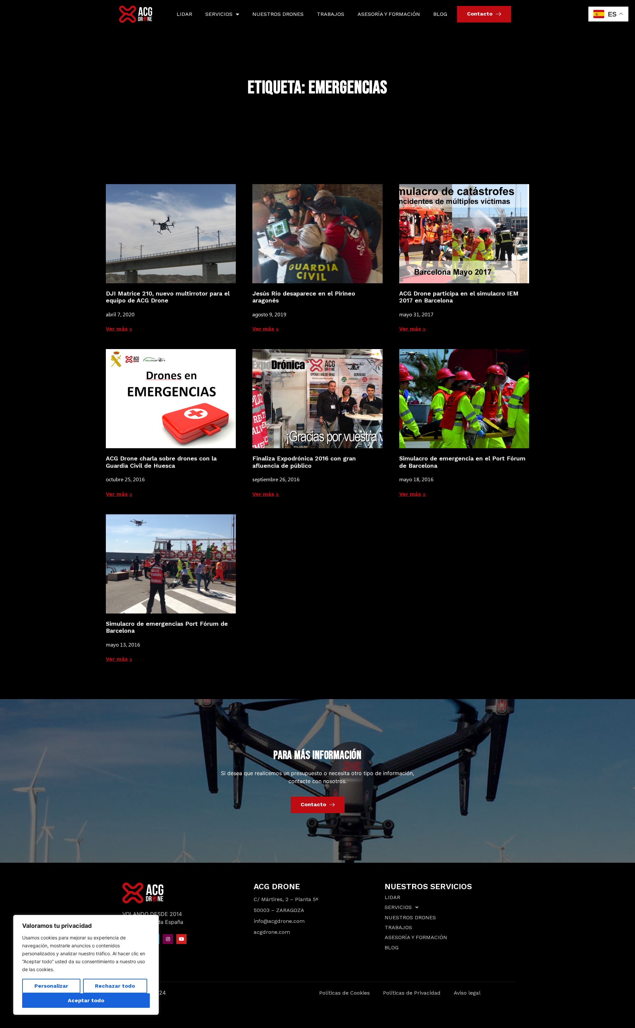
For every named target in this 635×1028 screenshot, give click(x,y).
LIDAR (184, 14)
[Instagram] (168, 939)
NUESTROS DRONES (278, 14)
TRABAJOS (330, 14)
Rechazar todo (115, 986)
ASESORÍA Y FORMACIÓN (389, 14)
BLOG (440, 14)
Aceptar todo (86, 1000)
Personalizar (51, 986)
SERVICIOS (219, 14)
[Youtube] (181, 939)
